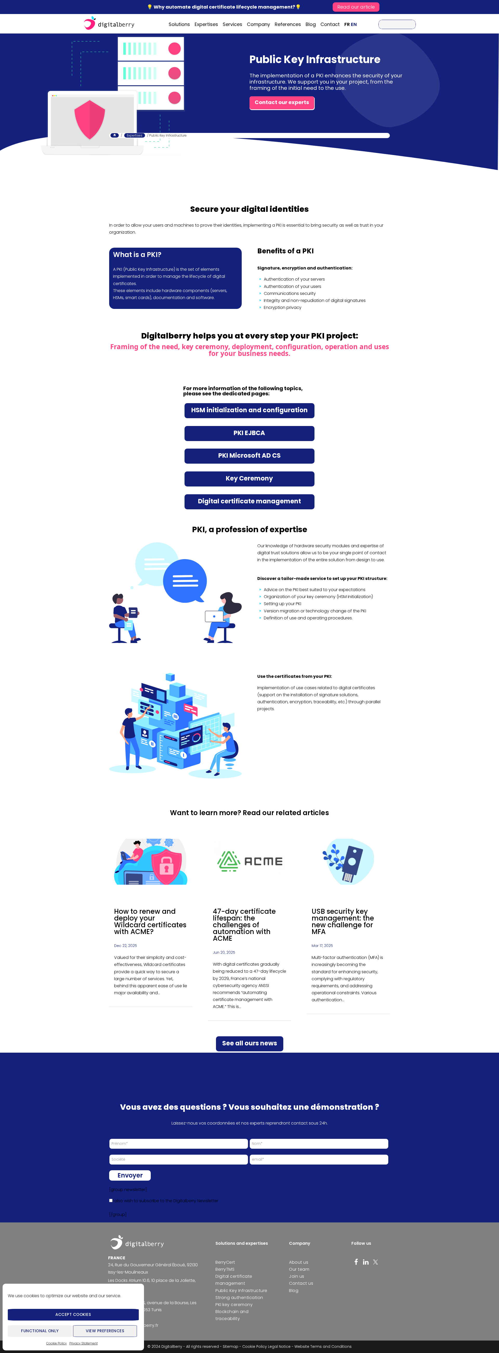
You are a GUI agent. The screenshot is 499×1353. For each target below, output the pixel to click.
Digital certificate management (249, 501)
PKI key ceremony (234, 1305)
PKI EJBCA (249, 433)
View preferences (105, 1331)
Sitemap (230, 1346)
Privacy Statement (83, 1343)
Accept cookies (73, 1314)
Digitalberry (109, 24)
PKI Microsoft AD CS (249, 455)
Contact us (301, 1283)
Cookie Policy (56, 1343)
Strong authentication (239, 1298)
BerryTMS (224, 1269)
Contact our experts (282, 102)
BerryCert (225, 1262)
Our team (299, 1269)
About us (298, 1262)
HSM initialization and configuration (249, 410)
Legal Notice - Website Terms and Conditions (310, 1346)
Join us (296, 1276)
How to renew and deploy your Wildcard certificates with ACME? (150, 921)
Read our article (356, 7)
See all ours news (249, 1043)
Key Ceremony (249, 478)
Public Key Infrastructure (315, 59)
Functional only (40, 1331)
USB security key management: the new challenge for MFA (343, 921)
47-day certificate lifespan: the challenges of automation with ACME (244, 925)
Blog (293, 1291)
